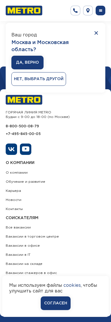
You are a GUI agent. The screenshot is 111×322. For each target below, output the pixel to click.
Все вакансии (18, 227)
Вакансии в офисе (23, 245)
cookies (72, 285)
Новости (13, 199)
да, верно (27, 62)
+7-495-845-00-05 (23, 134)
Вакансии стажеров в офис (31, 273)
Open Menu (100, 10)
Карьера (13, 190)
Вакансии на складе (24, 263)
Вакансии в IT (18, 254)
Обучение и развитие (25, 181)
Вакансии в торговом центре (32, 236)
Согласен (55, 303)
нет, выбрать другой (38, 79)
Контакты (14, 209)
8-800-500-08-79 (22, 126)
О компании (17, 172)
